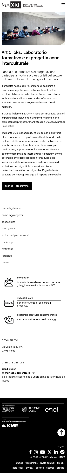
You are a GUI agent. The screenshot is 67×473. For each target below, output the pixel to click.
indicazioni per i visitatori (15, 235)
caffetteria (7, 249)
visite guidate (9, 228)
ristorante (7, 255)
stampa (19, 463)
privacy (29, 467)
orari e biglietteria (11, 208)
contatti (6, 262)
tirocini (60, 463)
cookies (40, 467)
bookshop (7, 242)
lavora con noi (47, 463)
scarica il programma (16, 186)
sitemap (50, 467)
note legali (18, 467)
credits (60, 467)
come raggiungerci (12, 215)
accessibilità (8, 222)
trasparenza (32, 463)
